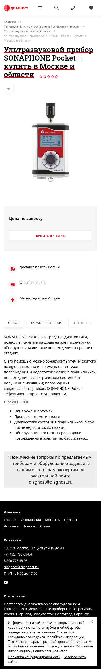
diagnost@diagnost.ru (21, 567)
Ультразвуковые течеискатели (27, 31)
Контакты (52, 519)
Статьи (45, 526)
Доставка (11, 526)
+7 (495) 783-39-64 (18, 554)
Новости (29, 526)
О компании (31, 519)
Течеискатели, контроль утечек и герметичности (41, 26)
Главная (10, 519)
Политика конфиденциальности (34, 656)
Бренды (70, 519)
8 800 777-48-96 (15, 560)
